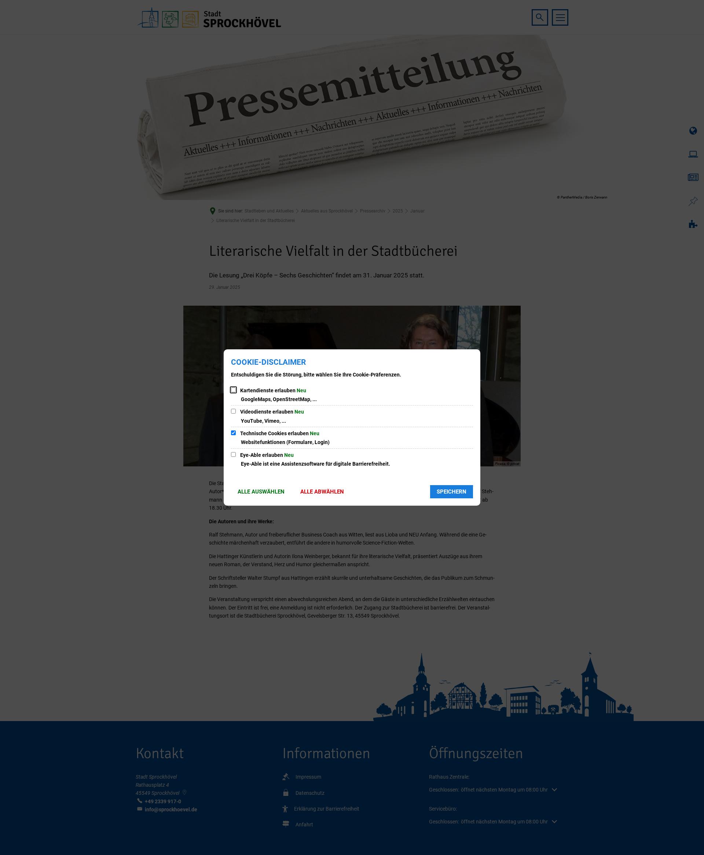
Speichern (451, 491)
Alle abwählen (322, 491)
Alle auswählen (261, 491)
